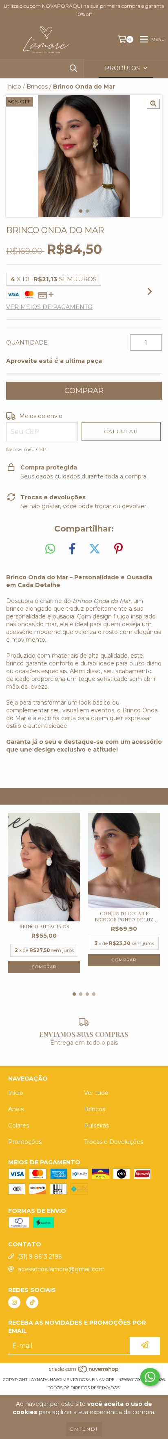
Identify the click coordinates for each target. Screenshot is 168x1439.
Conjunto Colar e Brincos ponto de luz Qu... (124, 916)
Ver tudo (96, 1092)
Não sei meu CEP (26, 449)
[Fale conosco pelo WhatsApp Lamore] (150, 1377)
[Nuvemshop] (84, 1371)
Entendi (84, 1429)
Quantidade (27, 342)
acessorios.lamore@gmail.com (61, 1269)
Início (13, 86)
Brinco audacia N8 (44, 926)
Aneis (16, 1109)
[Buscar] (73, 68)
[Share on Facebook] (72, 549)
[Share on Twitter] (94, 549)
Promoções (25, 1141)
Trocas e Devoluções (113, 1141)
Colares (18, 1125)
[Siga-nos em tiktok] (32, 1302)
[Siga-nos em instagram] (14, 1302)
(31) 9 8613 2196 (40, 1256)
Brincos (37, 86)
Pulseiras (96, 1125)
